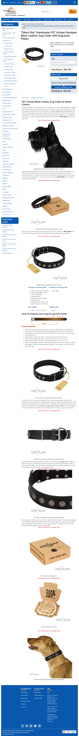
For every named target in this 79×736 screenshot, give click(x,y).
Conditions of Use (25, 701)
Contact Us (12, 2)
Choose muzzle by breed (10, 128)
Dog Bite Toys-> (7, 106)
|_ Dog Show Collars (9, 75)
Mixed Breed (6, 200)
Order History (37, 692)
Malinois (5, 181)
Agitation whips (7, 117)
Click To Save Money (9, 37)
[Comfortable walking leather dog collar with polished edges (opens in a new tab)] (49, 373)
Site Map (23, 704)
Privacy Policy (24, 695)
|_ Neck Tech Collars (9, 72)
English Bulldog (7, 167)
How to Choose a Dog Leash (9, 240)
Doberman (6, 161)
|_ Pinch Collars (7, 46)
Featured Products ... (9, 211)
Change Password (39, 695)
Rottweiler (5, 192)
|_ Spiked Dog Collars (9, 78)
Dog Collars (27, 19)
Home (6, 2)
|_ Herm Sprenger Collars (8, 52)
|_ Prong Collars (8, 49)
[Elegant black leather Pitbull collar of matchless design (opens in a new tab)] (49, 655)
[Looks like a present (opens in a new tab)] (49, 602)
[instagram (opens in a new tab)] (39, 725)
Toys (4, 109)
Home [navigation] (24, 24)
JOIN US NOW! (47, 19)
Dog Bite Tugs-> (7, 100)
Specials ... (6, 206)
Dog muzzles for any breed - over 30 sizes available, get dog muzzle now (52, 709)
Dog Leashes (37, 19)
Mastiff (5, 183)
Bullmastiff (6, 153)
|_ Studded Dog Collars (10, 81)
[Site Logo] (9, 9)
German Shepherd (8, 172)
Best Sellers (57, 19)
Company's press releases (7, 226)
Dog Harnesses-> (8, 89)
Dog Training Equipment (10, 97)
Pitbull (4, 189)
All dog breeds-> (7, 203)
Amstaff (5, 144)
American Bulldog (8, 147)
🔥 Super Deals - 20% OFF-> (9, 34)
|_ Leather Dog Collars (9, 56)
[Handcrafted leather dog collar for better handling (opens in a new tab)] (49, 204)
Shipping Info (24, 692)
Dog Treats (6, 131)
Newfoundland (7, 186)
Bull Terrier (6, 155)
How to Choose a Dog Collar (9, 245)
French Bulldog (7, 169)
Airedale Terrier (7, 138)
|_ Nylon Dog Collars (9, 83)
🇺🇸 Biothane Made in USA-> (9, 29)
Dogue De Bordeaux (8, 164)
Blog (65, 19)
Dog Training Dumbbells (10, 123)
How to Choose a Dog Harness (9, 249)
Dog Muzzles (6, 19)
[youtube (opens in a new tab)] (35, 725)
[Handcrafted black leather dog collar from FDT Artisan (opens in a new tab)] (49, 260)
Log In (21, 2)
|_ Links (5, 86)
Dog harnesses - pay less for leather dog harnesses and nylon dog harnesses (52, 718)
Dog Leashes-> (7, 95)
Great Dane (6, 175)
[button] (75, 2)
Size (53, 59)
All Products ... (7, 214)
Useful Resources (7, 253)
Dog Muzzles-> (7, 92)
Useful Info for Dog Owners (8, 231)
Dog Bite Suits (7, 103)
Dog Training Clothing (9, 114)
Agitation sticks (7, 120)
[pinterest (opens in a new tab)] (31, 725)
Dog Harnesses (16, 19)
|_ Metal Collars (7, 43)
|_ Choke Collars (8, 66)
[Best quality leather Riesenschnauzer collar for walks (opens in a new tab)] (49, 144)
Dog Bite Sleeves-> (8, 111)
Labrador (5, 178)
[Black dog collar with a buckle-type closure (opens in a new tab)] (49, 434)
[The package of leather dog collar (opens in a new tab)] (49, 551)
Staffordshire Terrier (8, 197)
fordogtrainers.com (8, 734)
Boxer (4, 150)
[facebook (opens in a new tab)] (22, 725)
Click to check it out (63, 87)
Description (25, 98)
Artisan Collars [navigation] (39, 24)
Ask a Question (56, 50)
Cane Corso (6, 158)
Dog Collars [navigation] (30, 24)
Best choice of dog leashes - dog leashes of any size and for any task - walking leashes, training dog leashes (52, 699)
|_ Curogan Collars (8, 64)
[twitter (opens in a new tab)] (26, 725)
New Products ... (7, 209)
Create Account (38, 698)
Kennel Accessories (8, 125)
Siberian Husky (7, 195)
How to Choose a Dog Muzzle (9, 235)
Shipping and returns (37, 98)
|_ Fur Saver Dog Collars (8, 60)
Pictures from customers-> (6, 135)
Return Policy (24, 698)
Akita (4, 141)
